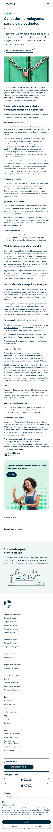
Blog (5, 29)
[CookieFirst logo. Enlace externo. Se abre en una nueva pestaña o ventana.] (3, 802)
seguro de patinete (11, 328)
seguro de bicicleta (37, 325)
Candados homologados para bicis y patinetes (29, 29)
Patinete (11, 29)
